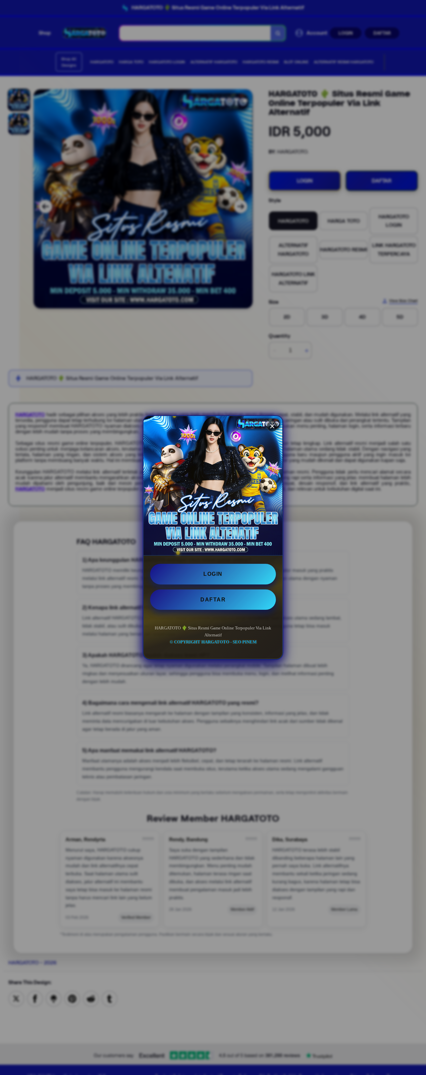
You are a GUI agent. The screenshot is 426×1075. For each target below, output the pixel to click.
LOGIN (213, 574)
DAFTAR (213, 599)
